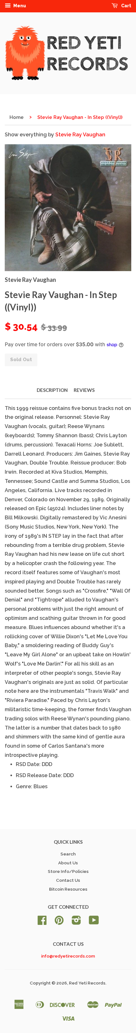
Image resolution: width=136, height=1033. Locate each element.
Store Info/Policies (68, 871)
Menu (19, 5)
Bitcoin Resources (68, 889)
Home (16, 117)
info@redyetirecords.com (68, 955)
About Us (68, 862)
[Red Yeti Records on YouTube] (94, 922)
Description (52, 390)
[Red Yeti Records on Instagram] (76, 922)
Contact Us (68, 880)
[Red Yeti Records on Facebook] (42, 922)
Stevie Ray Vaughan (80, 135)
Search (68, 853)
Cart (125, 5)
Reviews (84, 390)
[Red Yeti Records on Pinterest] (59, 922)
